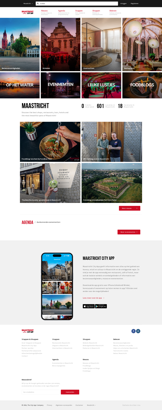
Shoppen (86, 339)
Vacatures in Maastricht (129, 106)
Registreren (134, 3)
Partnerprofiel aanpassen (31, 351)
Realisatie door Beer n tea (131, 405)
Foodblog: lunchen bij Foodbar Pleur (37, 159)
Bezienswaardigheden (11, 68)
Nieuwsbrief (27, 379)
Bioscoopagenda (58, 366)
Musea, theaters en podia (123, 345)
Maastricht (27, 3)
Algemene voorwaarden (64, 405)
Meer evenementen (128, 232)
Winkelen (46, 68)
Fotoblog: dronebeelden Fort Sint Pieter (100, 200)
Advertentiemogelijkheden (32, 353)
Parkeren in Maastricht (91, 348)
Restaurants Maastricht (61, 343)
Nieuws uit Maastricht (91, 363)
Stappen (55, 339)
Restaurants (129, 68)
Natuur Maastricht (120, 353)
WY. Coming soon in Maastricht (96, 159)
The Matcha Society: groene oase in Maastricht (41, 200)
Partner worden (28, 348)
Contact (25, 356)
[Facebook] (133, 331)
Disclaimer (79, 405)
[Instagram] (138, 331)
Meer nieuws (127, 208)
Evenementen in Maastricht (62, 363)
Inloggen (123, 3)
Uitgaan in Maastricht (60, 345)
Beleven (116, 339)
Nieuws (86, 359)
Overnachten (88, 68)
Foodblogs (87, 366)
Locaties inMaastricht (110, 106)
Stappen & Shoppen (30, 339)
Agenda (27, 222)
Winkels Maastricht (90, 343)
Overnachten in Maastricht (62, 348)
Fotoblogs (87, 371)
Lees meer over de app (92, 298)
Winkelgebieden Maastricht (93, 345)
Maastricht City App (29, 345)
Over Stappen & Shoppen (31, 343)
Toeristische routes (120, 351)
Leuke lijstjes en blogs (91, 368)
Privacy (49, 405)
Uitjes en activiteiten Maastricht (125, 348)
